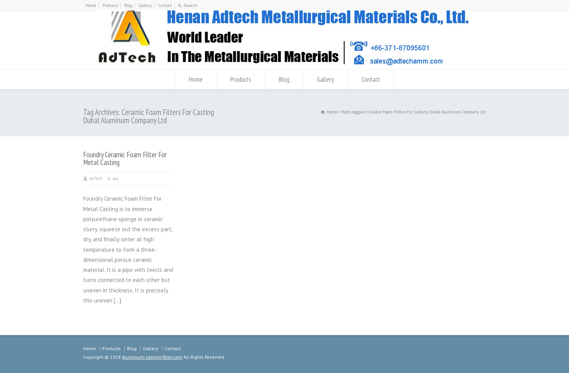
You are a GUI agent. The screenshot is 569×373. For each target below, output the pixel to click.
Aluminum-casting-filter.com (152, 357)
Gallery (145, 5)
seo (115, 178)
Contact (165, 5)
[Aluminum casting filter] (284, 65)
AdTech (96, 178)
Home (91, 5)
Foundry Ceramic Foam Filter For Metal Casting (125, 158)
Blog (128, 5)
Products (110, 5)
